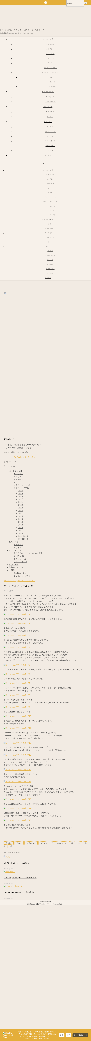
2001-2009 (23, 536)
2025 (52, 82)
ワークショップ (50, 102)
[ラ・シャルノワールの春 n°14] (17, 770)
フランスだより (50, 132)
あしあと (50, 117)
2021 (20, 502)
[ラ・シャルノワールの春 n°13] (17, 755)
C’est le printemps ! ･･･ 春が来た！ (20, 878)
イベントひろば (48, 92)
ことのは (50, 150)
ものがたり (50, 112)
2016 (20, 516)
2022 (20, 499)
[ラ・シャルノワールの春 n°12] (17, 743)
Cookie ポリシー (21, 573)
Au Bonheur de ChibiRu (24, 457)
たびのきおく (50, 146)
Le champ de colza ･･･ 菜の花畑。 (20, 892)
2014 (20, 522)
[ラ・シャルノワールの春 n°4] (17, 647)
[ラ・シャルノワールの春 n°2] (17, 623)
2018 (20, 511)
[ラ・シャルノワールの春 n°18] (17, 820)
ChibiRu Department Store (22, 30)
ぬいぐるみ (50, 54)
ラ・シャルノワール (59, 843)
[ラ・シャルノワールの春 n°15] (17, 782)
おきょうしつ (50, 97)
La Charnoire (31, 843)
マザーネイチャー (10, 581)
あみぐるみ (50, 49)
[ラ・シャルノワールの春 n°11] (17, 728)
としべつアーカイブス (50, 73)
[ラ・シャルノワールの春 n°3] (17, 635)
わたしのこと (47, 107)
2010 (20, 533)
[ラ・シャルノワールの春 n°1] (17, 614)
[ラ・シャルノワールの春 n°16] (17, 799)
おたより (48, 156)
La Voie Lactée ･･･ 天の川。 (17, 863)
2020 (20, 505)
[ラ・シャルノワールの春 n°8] (17, 695)
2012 (20, 528)
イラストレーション (50, 68)
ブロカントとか (50, 141)
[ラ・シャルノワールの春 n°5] (17, 665)
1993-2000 (23, 539)
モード (50, 63)
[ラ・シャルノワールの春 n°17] (17, 808)
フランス (44, 843)
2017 (20, 513)
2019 (20, 508)
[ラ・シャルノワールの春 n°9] (17, 707)
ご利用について (15, 570)
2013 (20, 525)
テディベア (50, 59)
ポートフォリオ (48, 39)
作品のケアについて (17, 567)
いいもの (50, 136)
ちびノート (48, 122)
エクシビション (20, 559)
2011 (20, 530)
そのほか (52, 87)
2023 (20, 496)
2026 (52, 77)
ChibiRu (8, 843)
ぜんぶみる (50, 44)
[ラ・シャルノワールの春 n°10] (17, 716)
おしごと (50, 127)
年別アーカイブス (21, 488)
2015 (20, 519)
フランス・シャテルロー (26, 581)
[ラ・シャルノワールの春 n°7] (17, 683)
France (19, 843)
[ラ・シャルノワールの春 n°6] (17, 674)
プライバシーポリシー (23, 576)
